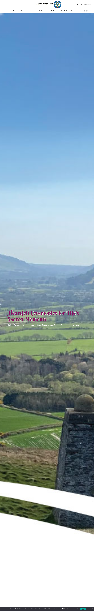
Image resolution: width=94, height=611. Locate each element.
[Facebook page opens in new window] (84, 11)
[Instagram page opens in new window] (87, 11)
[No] (92, 609)
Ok (81, 608)
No (84, 608)
